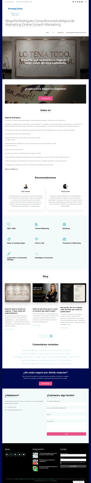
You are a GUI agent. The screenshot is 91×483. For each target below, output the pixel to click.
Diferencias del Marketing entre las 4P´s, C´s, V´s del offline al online (52, 360)
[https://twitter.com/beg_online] (19, 454)
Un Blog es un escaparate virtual (70, 357)
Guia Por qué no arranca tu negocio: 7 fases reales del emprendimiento (15, 311)
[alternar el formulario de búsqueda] (85, 1)
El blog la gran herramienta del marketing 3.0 (47, 460)
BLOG (47, 32)
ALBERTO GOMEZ (26, 353)
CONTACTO (61, 32)
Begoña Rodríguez (26, 350)
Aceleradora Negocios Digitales (76, 32)
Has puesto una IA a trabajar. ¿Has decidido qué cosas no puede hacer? (71, 309)
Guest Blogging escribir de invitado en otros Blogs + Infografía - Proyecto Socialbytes (37, 357)
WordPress (54, 480)
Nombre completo (64, 453)
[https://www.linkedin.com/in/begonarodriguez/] (15, 454)
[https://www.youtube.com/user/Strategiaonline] (24, 454)
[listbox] (45, 57)
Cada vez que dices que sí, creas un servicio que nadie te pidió (45, 310)
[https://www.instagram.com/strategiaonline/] (11, 454)
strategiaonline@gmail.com (14, 410)
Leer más (7, 329)
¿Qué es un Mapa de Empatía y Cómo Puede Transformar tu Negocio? (52, 350)
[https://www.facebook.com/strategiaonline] (7, 454)
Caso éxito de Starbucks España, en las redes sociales (48, 467)
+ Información (45, 98)
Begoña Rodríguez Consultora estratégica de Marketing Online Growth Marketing (40, 22)
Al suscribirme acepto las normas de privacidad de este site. (72, 463)
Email (61, 457)
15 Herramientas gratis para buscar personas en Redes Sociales (48, 454)
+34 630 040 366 (11, 407)
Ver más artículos (44, 336)
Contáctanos (45, 383)
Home (53, 32)
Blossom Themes (40, 480)
